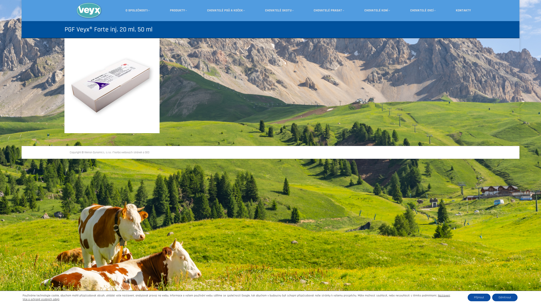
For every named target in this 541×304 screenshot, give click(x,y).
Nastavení (444, 295)
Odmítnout (505, 297)
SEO (147, 152)
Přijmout (479, 297)
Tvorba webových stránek (127, 152)
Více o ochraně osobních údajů (41, 299)
